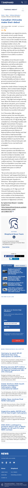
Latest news (4, 472)
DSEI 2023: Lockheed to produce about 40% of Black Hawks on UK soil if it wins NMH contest (13, 427)
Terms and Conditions (9, 483)
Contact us (4, 477)
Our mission (14, 472)
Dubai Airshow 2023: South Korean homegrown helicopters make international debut (12, 386)
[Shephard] (7, 2)
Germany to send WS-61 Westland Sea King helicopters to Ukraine (11, 354)
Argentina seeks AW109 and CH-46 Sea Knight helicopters (14, 412)
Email (6, 320)
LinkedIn (14, 237)
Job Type (7, 326)
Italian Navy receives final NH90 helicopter (12, 400)
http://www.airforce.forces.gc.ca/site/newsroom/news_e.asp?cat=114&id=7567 (13, 209)
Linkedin (15, 258)
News (7, 15)
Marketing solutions (16, 474)
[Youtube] (14, 462)
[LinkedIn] (2, 462)
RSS (2, 30)
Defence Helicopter (15, 15)
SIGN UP (18, 340)
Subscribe (4, 474)
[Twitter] (10, 462)
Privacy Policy (7, 334)
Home (2, 15)
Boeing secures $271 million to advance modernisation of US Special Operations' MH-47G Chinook (13, 369)
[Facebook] (6, 462)
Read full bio (5, 247)
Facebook (10, 256)
